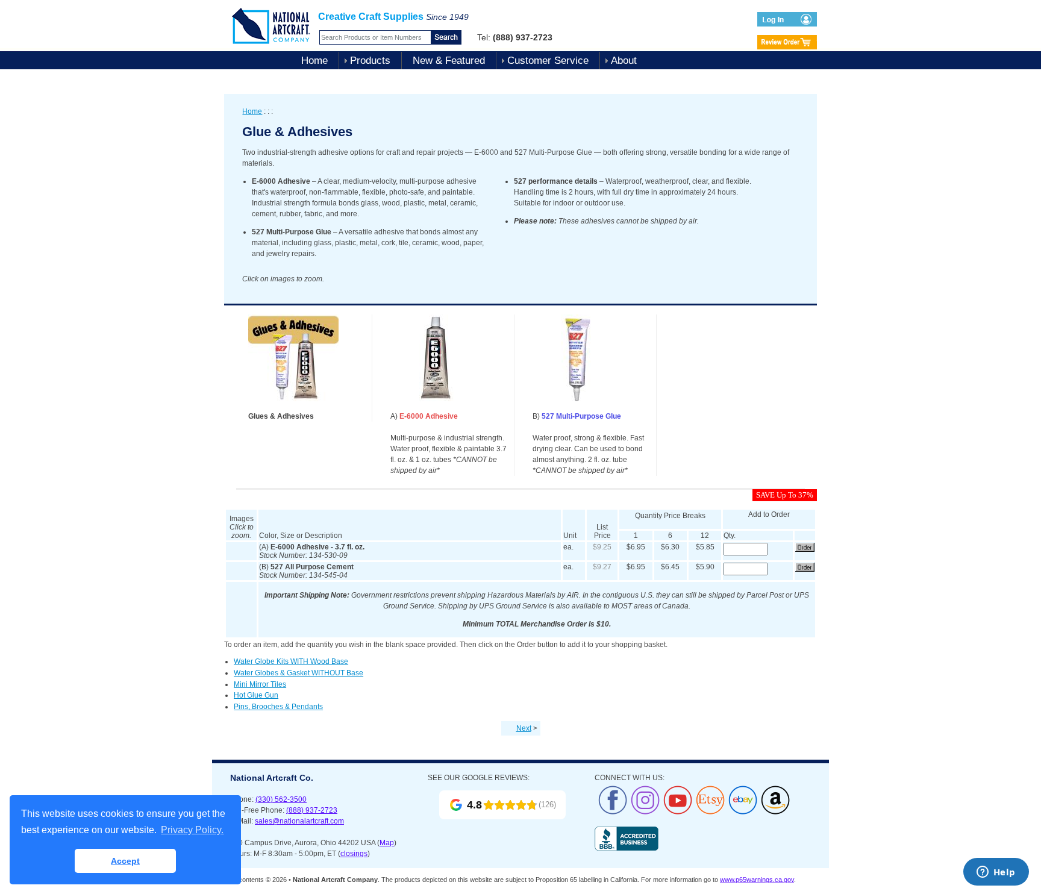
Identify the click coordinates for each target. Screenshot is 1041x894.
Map (387, 843)
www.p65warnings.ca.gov (757, 879)
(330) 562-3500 (281, 799)
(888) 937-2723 (311, 810)
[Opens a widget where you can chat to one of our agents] (996, 873)
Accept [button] (125, 861)
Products (370, 60)
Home (314, 60)
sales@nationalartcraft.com (299, 821)
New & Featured (449, 60)
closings (353, 853)
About (624, 60)
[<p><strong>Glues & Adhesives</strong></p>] (293, 408)
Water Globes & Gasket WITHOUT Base (298, 673)
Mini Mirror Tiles (260, 684)
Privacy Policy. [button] (192, 830)
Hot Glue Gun (256, 695)
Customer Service (548, 60)
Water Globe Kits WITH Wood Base (291, 661)
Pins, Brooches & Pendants (278, 706)
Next (523, 728)
